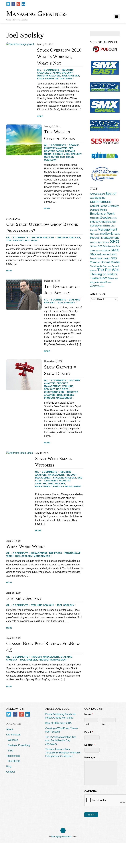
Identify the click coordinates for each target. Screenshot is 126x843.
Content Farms (54, 151)
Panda (117, 234)
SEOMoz (93, 246)
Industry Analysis (48, 76)
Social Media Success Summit (104, 266)
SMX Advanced (100, 254)
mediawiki (106, 233)
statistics (93, 270)
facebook (94, 217)
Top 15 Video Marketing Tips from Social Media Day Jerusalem (60, 740)
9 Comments (58, 145)
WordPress (105, 282)
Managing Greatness (61, 836)
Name (88, 714)
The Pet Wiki (108, 270)
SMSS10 (105, 250)
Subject (89, 745)
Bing (92, 198)
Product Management (58, 398)
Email (88, 732)
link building (104, 226)
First (87, 724)
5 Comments (51, 70)
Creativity (51, 481)
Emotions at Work (102, 213)
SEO (71, 148)
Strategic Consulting (19, 745)
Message (89, 757)
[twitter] (8, 4)
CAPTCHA (90, 791)
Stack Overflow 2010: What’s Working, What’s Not (60, 56)
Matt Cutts (51, 157)
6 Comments (20, 237)
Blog (8, 766)
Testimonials (13, 756)
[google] (18, 4)
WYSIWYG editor (97, 286)
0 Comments (49, 472)
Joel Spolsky (70, 76)
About (9, 729)
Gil (39, 70)
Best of (110, 194)
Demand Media (98, 209)
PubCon (93, 242)
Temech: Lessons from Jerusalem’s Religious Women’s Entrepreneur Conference (63, 752)
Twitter (95, 278)
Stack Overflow (48, 79)
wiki (116, 279)
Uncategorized (54, 392)
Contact (10, 771)
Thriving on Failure (104, 274)
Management (56, 475)
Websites (13, 740)
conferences (100, 202)
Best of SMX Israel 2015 (58, 723)
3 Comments (58, 300)
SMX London (103, 258)
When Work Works (25, 546)
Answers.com (97, 193)
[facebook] (13, 4)
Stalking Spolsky (61, 73)
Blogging (99, 197)
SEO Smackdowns (106, 246)
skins (98, 251)
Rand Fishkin (103, 242)
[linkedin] (23, 4)
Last (104, 724)
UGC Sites (66, 79)
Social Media (110, 262)
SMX (114, 250)
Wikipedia (94, 282)
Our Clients (14, 761)
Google (74, 145)
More (40, 116)
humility (113, 218)
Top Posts (55, 553)
